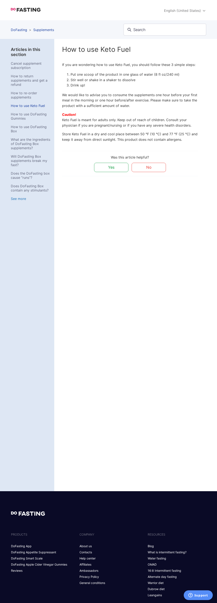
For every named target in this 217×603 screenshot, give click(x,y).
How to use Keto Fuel (28, 106)
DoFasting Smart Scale (27, 558)
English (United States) (183, 10)
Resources (156, 534)
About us (85, 546)
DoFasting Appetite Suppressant (33, 552)
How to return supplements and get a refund (29, 80)
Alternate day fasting (162, 576)
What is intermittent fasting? (167, 552)
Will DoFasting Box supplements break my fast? (29, 160)
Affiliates (85, 564)
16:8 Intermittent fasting (164, 570)
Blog (151, 546)
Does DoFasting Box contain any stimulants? (30, 188)
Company (86, 534)
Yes (111, 167)
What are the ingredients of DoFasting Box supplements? (30, 143)
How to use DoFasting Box (29, 129)
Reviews (16, 570)
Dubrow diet (156, 589)
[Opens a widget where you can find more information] (198, 595)
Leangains (155, 595)
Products (19, 534)
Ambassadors (88, 570)
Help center (87, 558)
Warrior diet (156, 583)
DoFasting (19, 30)
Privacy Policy (89, 576)
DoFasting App (21, 546)
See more (18, 199)
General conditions (92, 583)
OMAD (152, 564)
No (149, 167)
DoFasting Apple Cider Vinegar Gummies (39, 564)
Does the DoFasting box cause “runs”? (30, 175)
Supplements (43, 30)
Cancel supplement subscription (26, 65)
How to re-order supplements (24, 95)
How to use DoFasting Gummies (29, 116)
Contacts (85, 552)
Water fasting (157, 558)
